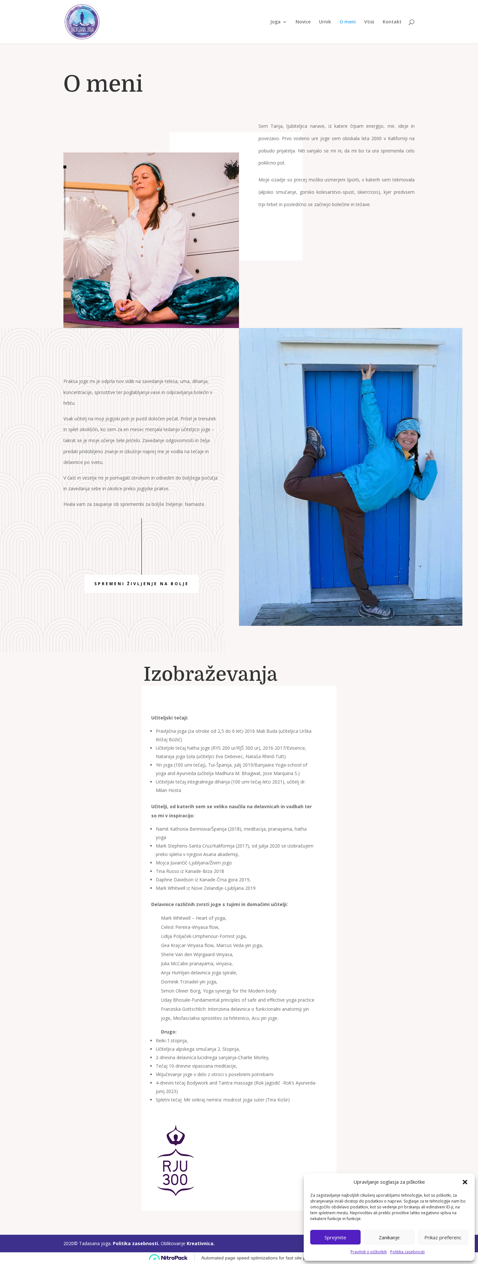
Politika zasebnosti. (137, 1243)
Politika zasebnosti (407, 1252)
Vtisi (369, 22)
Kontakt (392, 22)
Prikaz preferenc (442, 1237)
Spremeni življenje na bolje (141, 583)
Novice (303, 22)
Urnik (325, 22)
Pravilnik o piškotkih (369, 1252)
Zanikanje (389, 1237)
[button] (465, 1182)
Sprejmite (335, 1237)
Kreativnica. (201, 1243)
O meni (347, 22)
